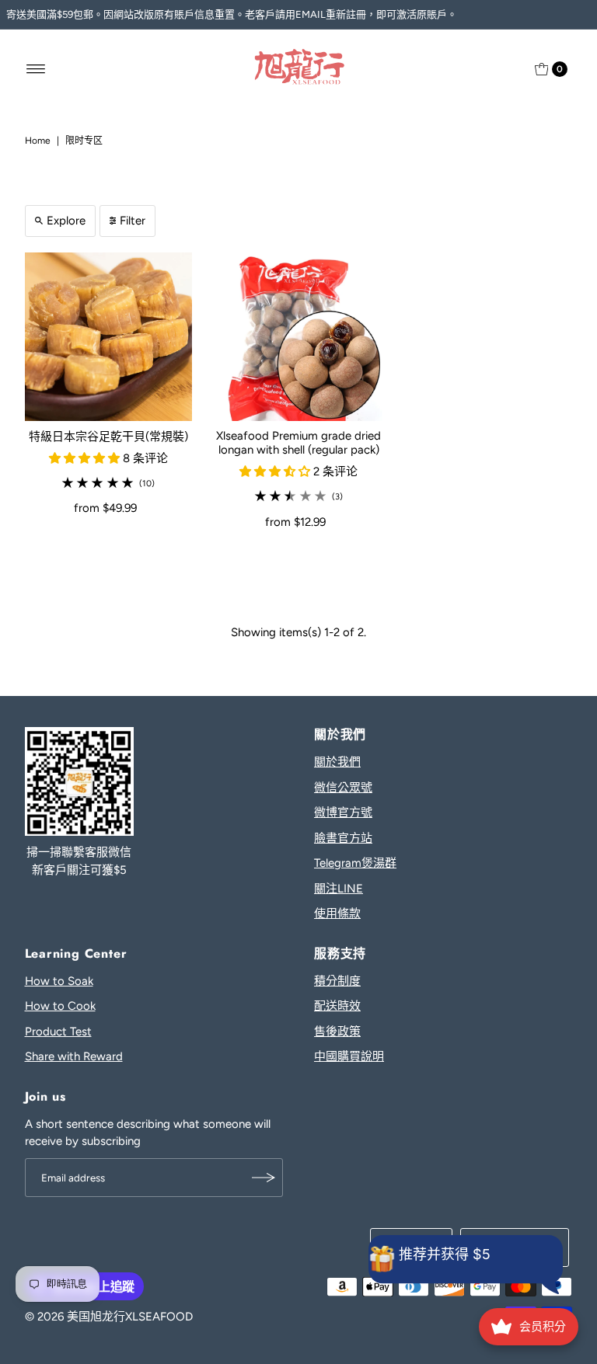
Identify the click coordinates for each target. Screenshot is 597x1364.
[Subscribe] (263, 1177)
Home (38, 140)
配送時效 (337, 1006)
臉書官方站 (343, 838)
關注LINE (338, 889)
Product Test (58, 1032)
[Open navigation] (36, 69)
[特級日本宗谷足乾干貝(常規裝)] (108, 337)
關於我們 (337, 762)
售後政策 (337, 1032)
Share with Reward (74, 1056)
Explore (66, 221)
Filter (132, 221)
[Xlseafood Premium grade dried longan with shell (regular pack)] (298, 336)
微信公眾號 (343, 788)
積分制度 (337, 981)
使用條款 (337, 913)
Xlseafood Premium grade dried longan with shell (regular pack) (298, 443)
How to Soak (59, 981)
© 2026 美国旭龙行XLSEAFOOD (109, 1317)
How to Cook (60, 1006)
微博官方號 (343, 812)
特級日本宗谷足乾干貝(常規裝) (108, 437)
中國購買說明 (349, 1056)
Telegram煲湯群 (355, 863)
